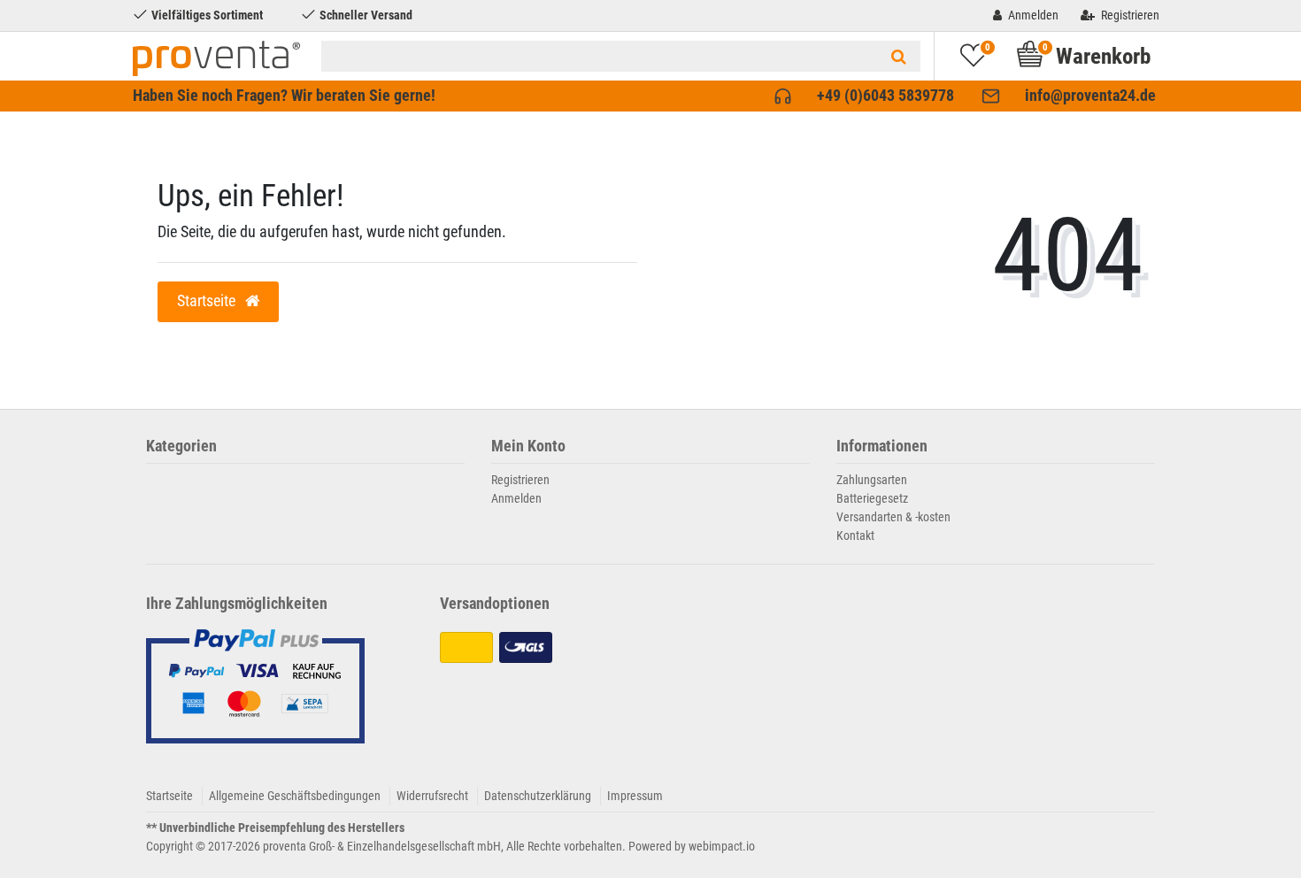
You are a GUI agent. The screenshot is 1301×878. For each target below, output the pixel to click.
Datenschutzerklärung (537, 796)
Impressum (635, 796)
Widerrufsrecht (432, 796)
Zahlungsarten (871, 480)
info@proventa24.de (1090, 95)
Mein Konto (528, 446)
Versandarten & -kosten (893, 517)
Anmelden (516, 498)
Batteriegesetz (872, 498)
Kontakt (855, 535)
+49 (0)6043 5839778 (885, 95)
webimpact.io (722, 846)
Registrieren (520, 480)
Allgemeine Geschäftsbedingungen (295, 796)
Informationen (882, 446)
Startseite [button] (208, 301)
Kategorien (181, 446)
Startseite (169, 796)
